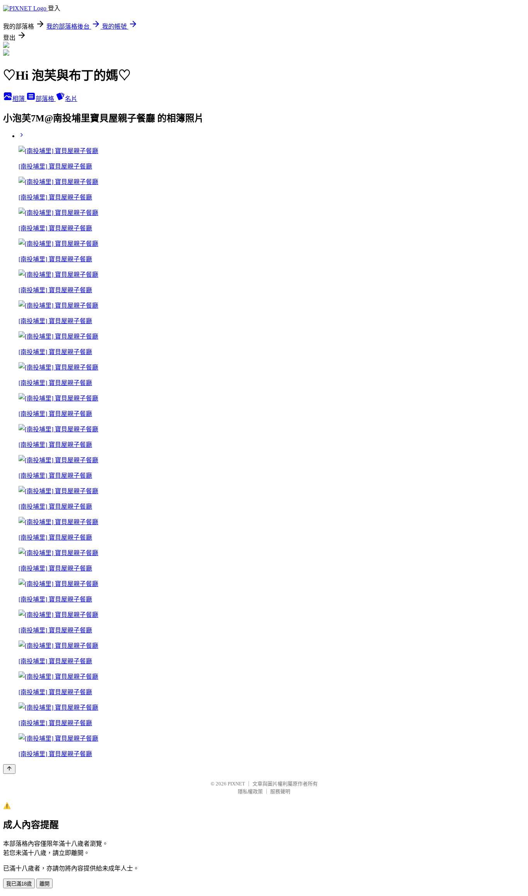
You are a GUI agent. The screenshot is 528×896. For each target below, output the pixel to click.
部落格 (46, 98)
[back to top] (9, 769)
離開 (44, 884)
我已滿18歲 (19, 884)
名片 (71, 98)
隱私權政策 (250, 791)
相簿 (19, 98)
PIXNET (236, 784)
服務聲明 (280, 791)
